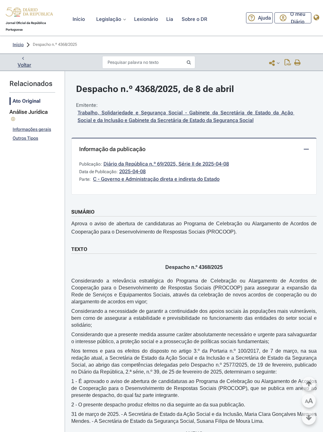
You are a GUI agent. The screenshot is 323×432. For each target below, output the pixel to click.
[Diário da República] (29, 13)
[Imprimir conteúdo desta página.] (297, 62)
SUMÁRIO (83, 212)
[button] (29, 13)
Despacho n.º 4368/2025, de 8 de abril (155, 89)
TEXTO (79, 249)
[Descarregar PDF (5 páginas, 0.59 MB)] (288, 62)
